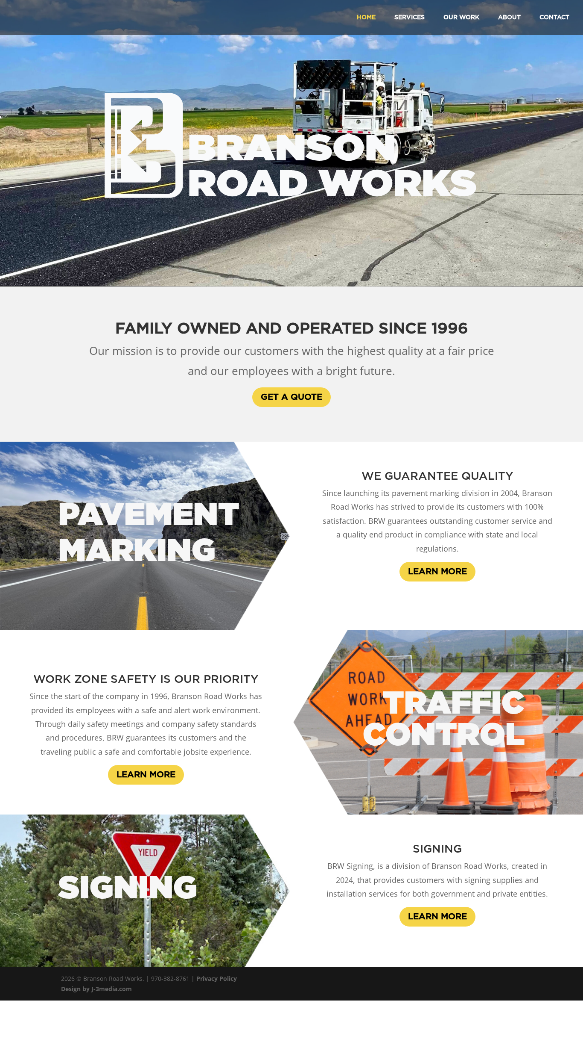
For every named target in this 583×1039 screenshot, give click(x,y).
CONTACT (554, 18)
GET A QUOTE (291, 397)
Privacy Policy (216, 978)
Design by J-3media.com (96, 989)
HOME (366, 18)
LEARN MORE (437, 571)
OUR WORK (461, 18)
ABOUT (509, 18)
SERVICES (409, 18)
